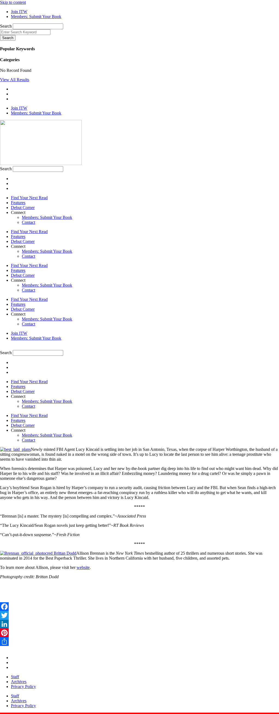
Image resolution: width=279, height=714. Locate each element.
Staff (15, 676)
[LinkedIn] (139, 624)
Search (6, 26)
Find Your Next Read (29, 197)
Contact (28, 222)
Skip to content (13, 2)
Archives (18, 681)
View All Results (14, 79)
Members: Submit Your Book (47, 217)
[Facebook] (139, 606)
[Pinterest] (139, 632)
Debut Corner (23, 207)
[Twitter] (139, 615)
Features (18, 202)
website (83, 567)
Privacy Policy (23, 686)
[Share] (139, 641)
